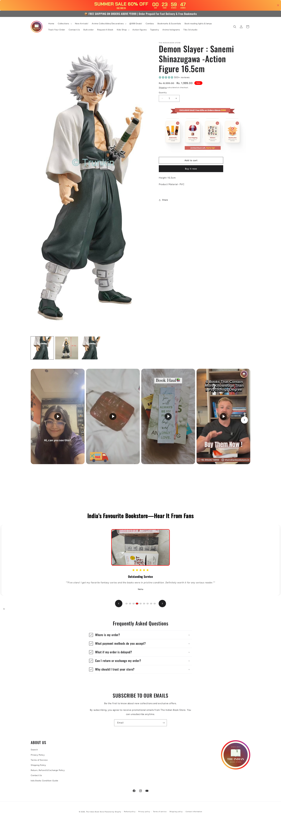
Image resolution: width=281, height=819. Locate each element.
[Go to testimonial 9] (154, 603)
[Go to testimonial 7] (147, 603)
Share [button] (165, 200)
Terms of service (160, 811)
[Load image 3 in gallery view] (91, 347)
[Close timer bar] (278, 5)
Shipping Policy (38, 765)
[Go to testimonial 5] (140, 603)
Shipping (163, 87)
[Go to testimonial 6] (144, 603)
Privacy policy (144, 811)
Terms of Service (39, 760)
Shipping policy (176, 811)
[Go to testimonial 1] (126, 603)
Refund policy (129, 811)
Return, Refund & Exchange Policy (48, 770)
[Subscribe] (163, 722)
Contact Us (36, 775)
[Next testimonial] (162, 603)
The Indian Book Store (95, 812)
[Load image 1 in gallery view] (42, 347)
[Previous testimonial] (118, 603)
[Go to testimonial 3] (133, 603)
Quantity (163, 92)
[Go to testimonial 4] (137, 603)
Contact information (194, 811)
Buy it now (191, 168)
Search (34, 749)
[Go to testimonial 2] (130, 603)
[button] (64, 24)
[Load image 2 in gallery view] (66, 347)
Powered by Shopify (113, 812)
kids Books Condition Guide (44, 780)
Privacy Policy (38, 755)
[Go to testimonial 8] (151, 603)
